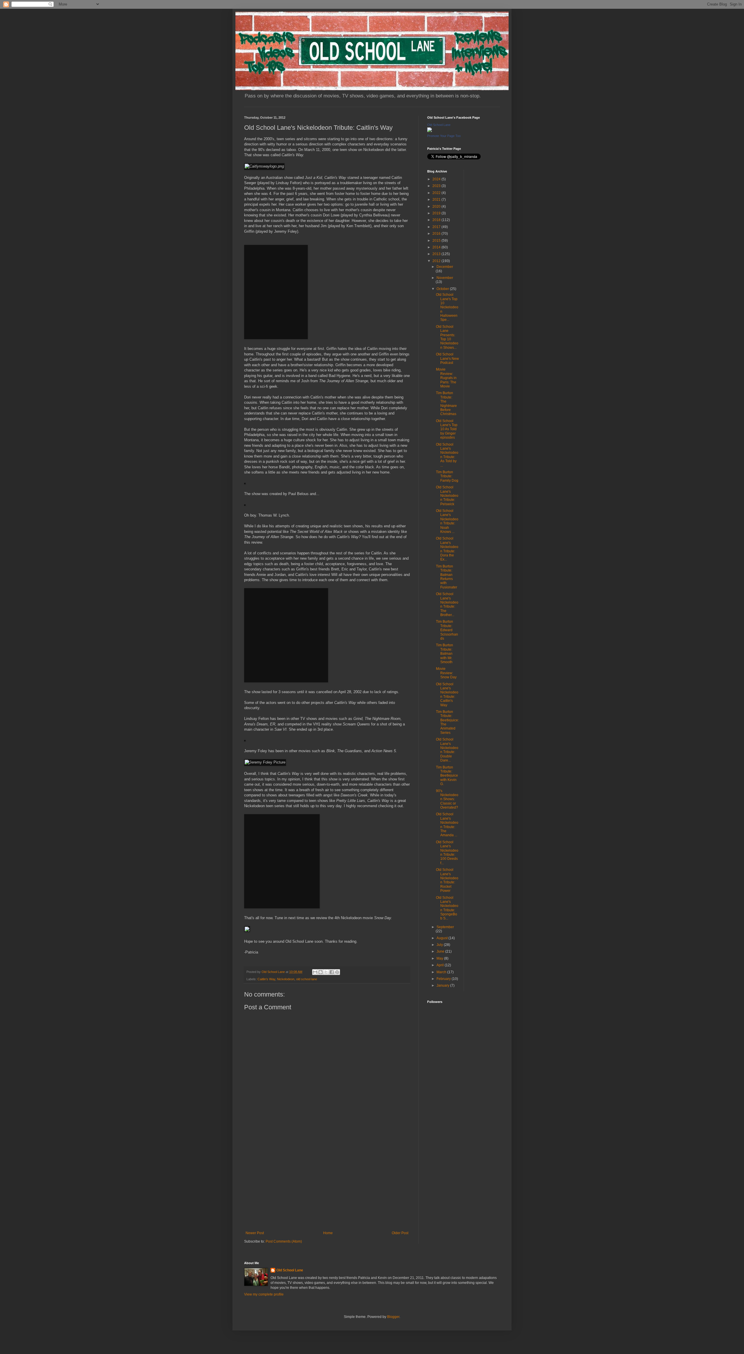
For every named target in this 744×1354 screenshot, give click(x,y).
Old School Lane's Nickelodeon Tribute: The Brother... (447, 604)
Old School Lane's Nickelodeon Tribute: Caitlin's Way (447, 694)
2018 (436, 220)
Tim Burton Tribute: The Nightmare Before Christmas (446, 403)
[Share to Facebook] (332, 972)
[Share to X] (326, 972)
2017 (436, 227)
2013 (436, 254)
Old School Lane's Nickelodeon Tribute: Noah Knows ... (447, 521)
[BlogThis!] (320, 972)
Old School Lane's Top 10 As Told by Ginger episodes (446, 429)
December (445, 267)
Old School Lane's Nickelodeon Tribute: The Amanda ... (447, 824)
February (444, 979)
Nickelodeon (285, 979)
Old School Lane (438, 125)
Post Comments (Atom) (284, 1241)
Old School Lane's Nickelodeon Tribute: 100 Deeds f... (447, 852)
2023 (436, 186)
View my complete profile (264, 1294)
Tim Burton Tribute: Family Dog (447, 476)
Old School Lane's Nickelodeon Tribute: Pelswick (447, 495)
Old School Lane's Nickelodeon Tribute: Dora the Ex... (447, 548)
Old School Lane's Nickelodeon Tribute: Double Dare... (447, 749)
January (443, 985)
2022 (436, 193)
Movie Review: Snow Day (446, 673)
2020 (436, 206)
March (442, 972)
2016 (436, 234)
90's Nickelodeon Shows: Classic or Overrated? (447, 799)
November (445, 278)
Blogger (393, 1317)
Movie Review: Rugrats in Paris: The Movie (446, 377)
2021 (436, 200)
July (440, 945)
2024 (436, 179)
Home (328, 1233)
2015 (436, 241)
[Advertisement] (327, 1183)
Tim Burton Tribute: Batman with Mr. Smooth (444, 653)
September (445, 927)
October (443, 289)
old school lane (306, 979)
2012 (436, 261)
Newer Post (255, 1233)
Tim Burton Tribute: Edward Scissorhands (447, 630)
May (440, 958)
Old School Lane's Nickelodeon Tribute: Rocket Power (447, 880)
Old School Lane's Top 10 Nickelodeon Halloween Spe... (447, 307)
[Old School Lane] (429, 131)
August (442, 938)
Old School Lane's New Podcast (447, 358)
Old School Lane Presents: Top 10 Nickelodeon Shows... (447, 337)
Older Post (400, 1233)
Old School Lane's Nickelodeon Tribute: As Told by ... (447, 454)
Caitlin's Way (266, 979)
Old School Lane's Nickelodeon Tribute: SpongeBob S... (447, 908)
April (441, 965)
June (441, 951)
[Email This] (315, 972)
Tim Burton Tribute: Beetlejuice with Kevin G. (447, 775)
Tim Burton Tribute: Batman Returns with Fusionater (446, 576)
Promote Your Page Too (444, 136)
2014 (436, 247)
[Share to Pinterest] (337, 972)
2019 (436, 213)
